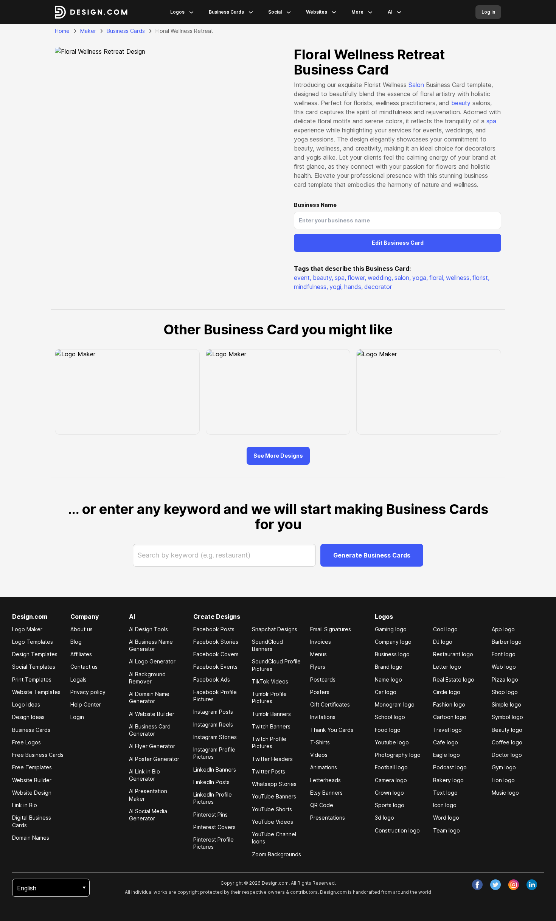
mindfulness (311, 286)
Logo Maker (27, 629)
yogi (336, 286)
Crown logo (389, 792)
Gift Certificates (330, 704)
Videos (319, 755)
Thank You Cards (331, 730)
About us (81, 629)
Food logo (388, 730)
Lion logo (503, 780)
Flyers (317, 666)
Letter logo (447, 666)
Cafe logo (445, 742)
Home (62, 31)
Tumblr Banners (271, 714)
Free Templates (32, 767)
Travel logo (447, 730)
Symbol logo (507, 717)
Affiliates (81, 654)
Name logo (388, 679)
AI (390, 12)
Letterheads (325, 780)
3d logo (384, 817)
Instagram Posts (213, 711)
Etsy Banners (326, 792)
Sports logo (389, 805)
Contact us (84, 666)
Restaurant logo (453, 654)
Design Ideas (28, 717)
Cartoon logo (449, 717)
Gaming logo (391, 629)
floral (436, 277)
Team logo (446, 830)
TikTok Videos (270, 681)
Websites (316, 12)
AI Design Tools (148, 629)
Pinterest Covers (214, 827)
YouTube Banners (274, 796)
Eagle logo (446, 755)
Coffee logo (507, 742)
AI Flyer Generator (152, 746)
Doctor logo (507, 755)
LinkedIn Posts (211, 782)
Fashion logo (449, 704)
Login (77, 717)
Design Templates (34, 654)
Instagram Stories (215, 737)
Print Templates (31, 679)
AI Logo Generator (152, 661)
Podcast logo (450, 767)
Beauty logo (507, 730)
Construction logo (397, 830)
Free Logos (26, 742)
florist (480, 277)
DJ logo (442, 641)
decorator (378, 286)
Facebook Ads (211, 679)
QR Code (321, 805)
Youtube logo (392, 742)
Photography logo (398, 755)
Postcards (322, 679)
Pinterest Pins (210, 814)
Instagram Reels (213, 724)
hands (353, 286)
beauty (461, 103)
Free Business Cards (38, 755)
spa (491, 121)
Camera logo (391, 780)
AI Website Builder (151, 714)
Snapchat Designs (274, 629)
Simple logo (506, 704)
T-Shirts (320, 742)
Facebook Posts (214, 629)
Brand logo (388, 666)
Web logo (504, 666)
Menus (318, 654)
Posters (319, 692)
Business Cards (226, 12)
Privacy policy (88, 692)
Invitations (322, 717)
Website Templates (36, 692)
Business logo (392, 654)
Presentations (327, 817)
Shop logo (505, 692)
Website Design (31, 792)
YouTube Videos (272, 821)
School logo (390, 717)
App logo (503, 629)
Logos (177, 12)
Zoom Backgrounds (276, 854)
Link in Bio (24, 805)
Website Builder (31, 780)
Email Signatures (330, 629)
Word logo (446, 817)
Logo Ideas (26, 704)
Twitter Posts (268, 771)
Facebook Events (215, 666)
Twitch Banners (271, 726)
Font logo (504, 654)
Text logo (445, 792)
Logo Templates (32, 641)
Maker (88, 31)
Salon (416, 85)
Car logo (385, 692)
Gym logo (504, 767)
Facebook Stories (215, 641)
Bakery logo (448, 780)
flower (357, 277)
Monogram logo (395, 704)
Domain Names (30, 837)
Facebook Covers (216, 654)
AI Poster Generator (154, 759)
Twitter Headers (272, 759)
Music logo (505, 792)
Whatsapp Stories (274, 784)
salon (402, 277)
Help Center (85, 704)
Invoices (320, 641)
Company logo (393, 641)
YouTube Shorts (272, 809)
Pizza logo (505, 679)
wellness (458, 277)
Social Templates (33, 666)
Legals (78, 679)
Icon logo (445, 805)
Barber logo (507, 641)
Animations (323, 767)
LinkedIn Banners (214, 769)
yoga (420, 277)
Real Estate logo (453, 679)
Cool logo (445, 629)
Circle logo (446, 692)
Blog (76, 641)
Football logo (391, 767)
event (302, 277)
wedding (380, 277)
